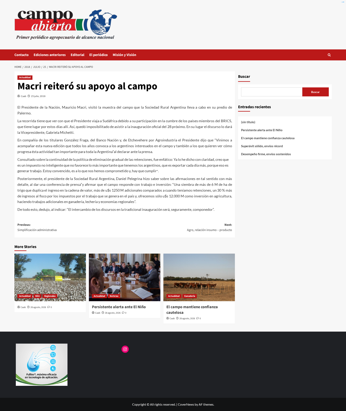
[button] (329, 54)
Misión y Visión (124, 54)
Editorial (77, 54)
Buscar (244, 76)
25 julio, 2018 (38, 96)
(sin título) (248, 122)
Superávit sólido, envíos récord (262, 146)
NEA (37, 296)
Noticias (114, 296)
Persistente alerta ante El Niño (119, 307)
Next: (209, 227)
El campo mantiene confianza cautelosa (268, 138)
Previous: (37, 227)
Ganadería (189, 296)
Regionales (49, 296)
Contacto (21, 54)
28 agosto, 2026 (38, 307)
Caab (23, 96)
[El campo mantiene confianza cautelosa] (199, 277)
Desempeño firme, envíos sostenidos (266, 154)
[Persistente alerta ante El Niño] (124, 277)
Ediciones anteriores (50, 54)
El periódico (98, 54)
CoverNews (186, 404)
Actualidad (25, 77)
